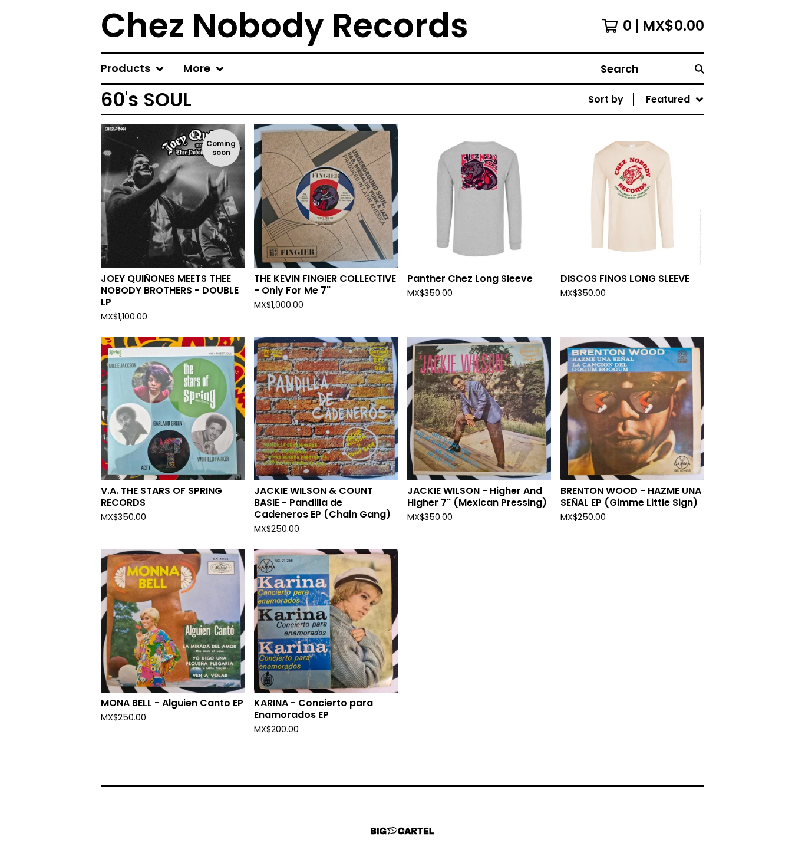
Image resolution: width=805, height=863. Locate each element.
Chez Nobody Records (285, 25)
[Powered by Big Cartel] (402, 830)
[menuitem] (132, 68)
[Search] (699, 68)
